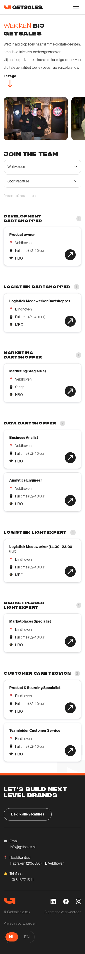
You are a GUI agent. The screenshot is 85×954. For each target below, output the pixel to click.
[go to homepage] (23, 7)
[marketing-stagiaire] (70, 391)
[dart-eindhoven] (70, 321)
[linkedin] (53, 901)
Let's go (10, 76)
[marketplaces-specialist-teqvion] (70, 641)
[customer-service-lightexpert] (70, 750)
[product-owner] (70, 254)
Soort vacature (18, 181)
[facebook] (66, 901)
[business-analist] (70, 457)
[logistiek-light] (70, 571)
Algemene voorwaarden (62, 912)
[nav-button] (75, 7)
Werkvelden (16, 166)
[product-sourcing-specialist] (70, 707)
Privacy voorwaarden (20, 923)
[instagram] (78, 901)
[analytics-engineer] (70, 500)
